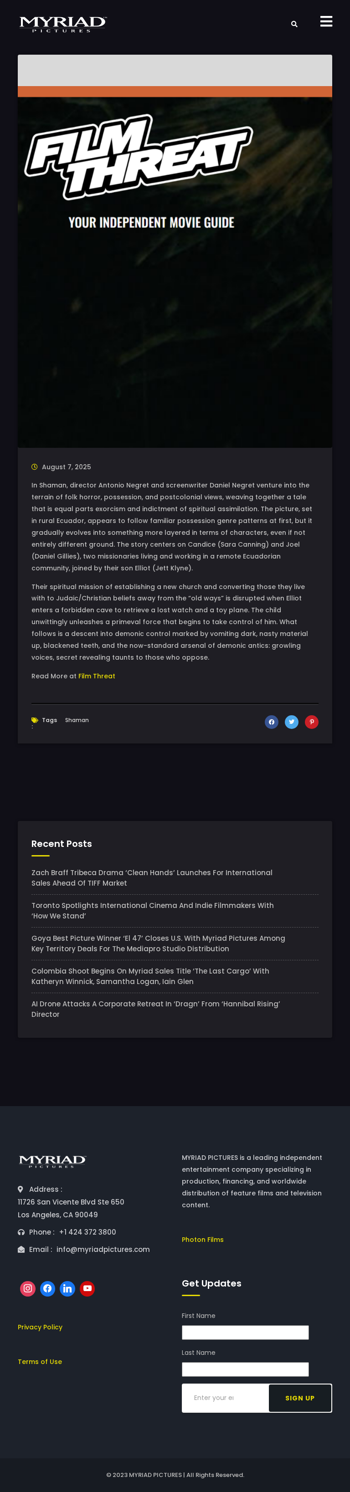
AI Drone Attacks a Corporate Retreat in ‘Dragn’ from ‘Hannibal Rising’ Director (155, 1009)
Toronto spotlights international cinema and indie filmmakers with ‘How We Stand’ (152, 911)
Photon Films (203, 1239)
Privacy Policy (40, 1327)
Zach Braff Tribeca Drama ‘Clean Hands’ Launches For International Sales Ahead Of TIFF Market (152, 878)
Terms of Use (40, 1361)
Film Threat (96, 676)
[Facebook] (48, 1289)
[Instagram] (28, 1289)
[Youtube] (87, 1289)
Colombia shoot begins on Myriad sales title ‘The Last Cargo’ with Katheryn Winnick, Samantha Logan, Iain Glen (150, 976)
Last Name (199, 1352)
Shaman (77, 720)
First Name (199, 1315)
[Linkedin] (67, 1289)
